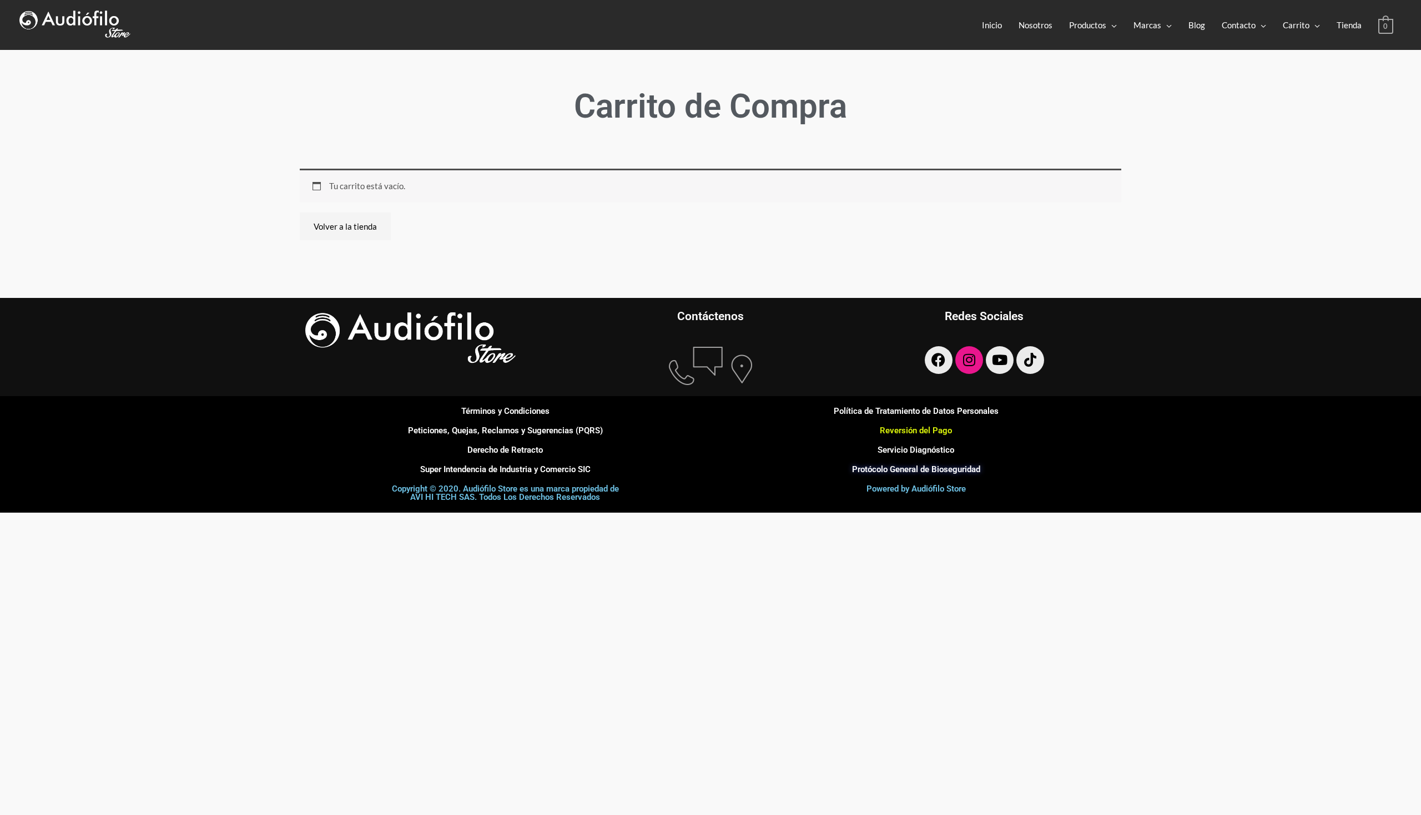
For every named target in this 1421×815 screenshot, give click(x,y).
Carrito (1296, 25)
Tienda (1349, 25)
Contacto (1239, 25)
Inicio (992, 25)
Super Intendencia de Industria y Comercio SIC (505, 469)
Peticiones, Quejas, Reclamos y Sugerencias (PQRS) (505, 431)
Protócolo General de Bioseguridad (916, 469)
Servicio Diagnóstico (916, 450)
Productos (1087, 25)
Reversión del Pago (916, 431)
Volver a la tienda (345, 226)
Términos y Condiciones (505, 411)
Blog (1196, 25)
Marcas (1147, 25)
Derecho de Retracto (505, 450)
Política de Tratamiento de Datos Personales (916, 411)
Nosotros (1035, 25)
